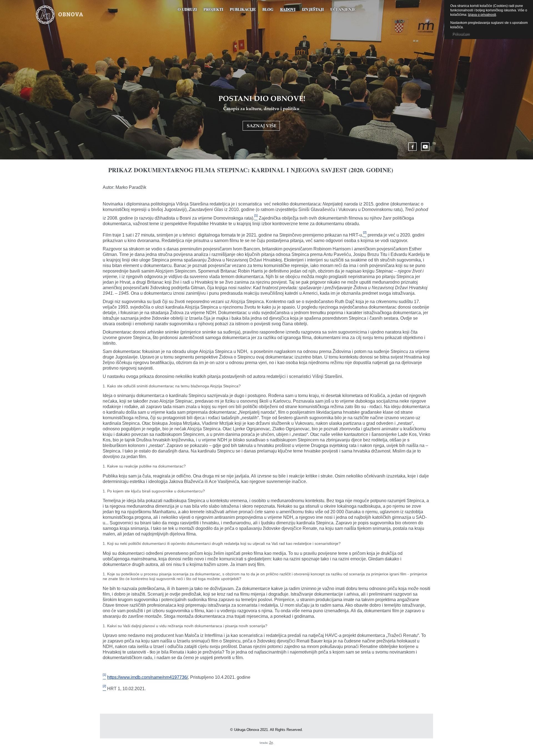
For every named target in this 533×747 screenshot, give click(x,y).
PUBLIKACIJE (243, 9)
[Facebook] (412, 146)
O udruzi (187, 9)
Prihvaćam (460, 34)
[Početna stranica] (67, 15)
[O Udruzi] (261, 113)
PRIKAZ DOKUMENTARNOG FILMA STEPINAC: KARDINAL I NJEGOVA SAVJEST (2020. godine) (250, 169)
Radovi (287, 9)
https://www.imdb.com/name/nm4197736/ (147, 677)
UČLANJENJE (343, 9)
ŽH (271, 742)
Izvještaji (313, 9)
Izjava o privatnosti (482, 15)
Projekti (213, 9)
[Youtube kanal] (425, 146)
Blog (267, 9)
